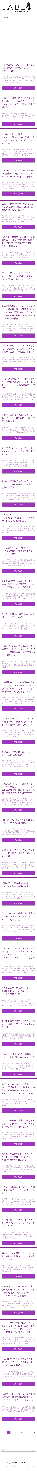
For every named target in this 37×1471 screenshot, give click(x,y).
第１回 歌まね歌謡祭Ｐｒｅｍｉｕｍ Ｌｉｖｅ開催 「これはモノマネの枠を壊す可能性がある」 (18, 1157)
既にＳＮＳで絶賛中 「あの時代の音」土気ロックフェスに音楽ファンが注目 (18, 1024)
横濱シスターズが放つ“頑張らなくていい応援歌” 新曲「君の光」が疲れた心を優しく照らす (17, 206)
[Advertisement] (18, 39)
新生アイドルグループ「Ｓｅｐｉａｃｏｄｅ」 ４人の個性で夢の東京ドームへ (18, 451)
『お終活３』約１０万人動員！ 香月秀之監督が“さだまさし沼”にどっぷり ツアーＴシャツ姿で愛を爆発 (18, 173)
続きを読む (18, 88)
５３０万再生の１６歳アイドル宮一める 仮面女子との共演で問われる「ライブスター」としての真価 (18, 584)
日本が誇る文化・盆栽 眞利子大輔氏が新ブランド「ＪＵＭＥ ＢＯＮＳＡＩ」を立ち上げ (18, 916)
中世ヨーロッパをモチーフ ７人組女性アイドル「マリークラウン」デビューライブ (18, 1223)
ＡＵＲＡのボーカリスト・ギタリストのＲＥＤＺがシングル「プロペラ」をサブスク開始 (18, 991)
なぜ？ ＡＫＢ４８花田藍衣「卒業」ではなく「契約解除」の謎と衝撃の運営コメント (18, 418)
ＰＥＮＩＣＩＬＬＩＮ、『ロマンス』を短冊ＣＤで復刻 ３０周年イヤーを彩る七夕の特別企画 (18, 517)
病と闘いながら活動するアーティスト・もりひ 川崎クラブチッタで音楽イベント (18, 1256)
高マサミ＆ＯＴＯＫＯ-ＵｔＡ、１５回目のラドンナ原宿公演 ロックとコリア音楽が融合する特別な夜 (18, 721)
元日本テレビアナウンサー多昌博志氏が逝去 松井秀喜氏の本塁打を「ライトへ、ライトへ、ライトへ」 (18, 1397)
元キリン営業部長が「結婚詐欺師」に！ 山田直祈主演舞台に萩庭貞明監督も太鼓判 (18, 484)
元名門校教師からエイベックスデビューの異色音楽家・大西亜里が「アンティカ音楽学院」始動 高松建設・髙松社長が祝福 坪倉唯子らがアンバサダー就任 (18, 312)
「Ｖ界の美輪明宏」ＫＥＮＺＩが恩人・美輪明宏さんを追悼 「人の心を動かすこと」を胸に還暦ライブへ (18, 348)
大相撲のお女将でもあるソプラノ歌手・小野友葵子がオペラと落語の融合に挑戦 (18, 853)
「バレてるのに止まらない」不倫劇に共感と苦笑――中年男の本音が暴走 (18, 1190)
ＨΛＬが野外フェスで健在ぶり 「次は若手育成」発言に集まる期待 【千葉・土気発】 (18, 551)
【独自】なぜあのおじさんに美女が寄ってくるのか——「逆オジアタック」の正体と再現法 (18, 1362)
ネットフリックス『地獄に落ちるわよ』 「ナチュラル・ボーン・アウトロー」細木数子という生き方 (18, 1123)
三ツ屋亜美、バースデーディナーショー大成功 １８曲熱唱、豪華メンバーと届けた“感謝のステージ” (18, 276)
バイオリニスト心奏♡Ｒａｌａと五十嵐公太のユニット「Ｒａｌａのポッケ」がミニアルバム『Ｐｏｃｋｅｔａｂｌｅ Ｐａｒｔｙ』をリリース (18, 954)
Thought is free (30, 1466)
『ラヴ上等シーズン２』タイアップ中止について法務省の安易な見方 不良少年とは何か (18, 68)
